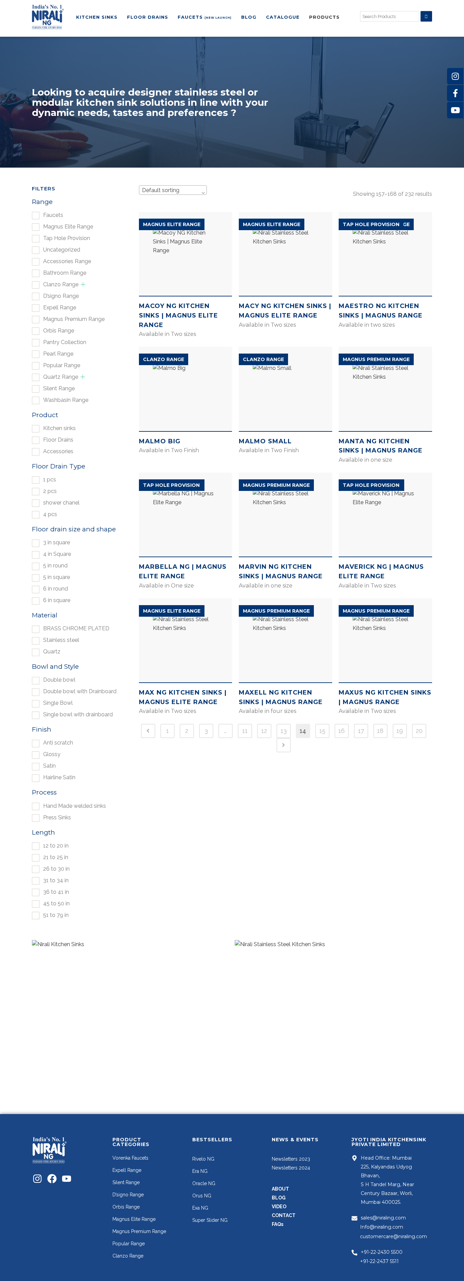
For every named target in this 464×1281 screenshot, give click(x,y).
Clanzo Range (60, 284)
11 (245, 730)
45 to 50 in (56, 903)
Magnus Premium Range (74, 319)
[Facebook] (52, 1178)
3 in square (56, 542)
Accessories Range (67, 261)
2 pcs (50, 491)
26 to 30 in (56, 869)
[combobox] (173, 190)
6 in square (56, 600)
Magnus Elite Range (68, 226)
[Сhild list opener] (83, 284)
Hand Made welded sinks (74, 806)
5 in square (56, 577)
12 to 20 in (56, 845)
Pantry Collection (64, 342)
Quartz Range (60, 377)
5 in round (55, 565)
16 (341, 730)
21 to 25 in (55, 857)
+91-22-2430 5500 (382, 1252)
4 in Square (57, 554)
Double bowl (59, 680)
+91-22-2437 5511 (379, 1261)
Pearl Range (58, 354)
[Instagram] (37, 1178)
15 (322, 730)
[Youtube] (66, 1178)
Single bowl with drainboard (78, 714)
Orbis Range (58, 330)
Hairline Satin (59, 777)
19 (399, 730)
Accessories (58, 451)
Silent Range (59, 388)
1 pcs (49, 479)
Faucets (53, 215)
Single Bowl (58, 703)
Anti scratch (58, 742)
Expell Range (59, 307)
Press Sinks (57, 817)
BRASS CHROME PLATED (76, 628)
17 (361, 730)
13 (284, 730)
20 (419, 730)
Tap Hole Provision (66, 238)
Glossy (51, 754)
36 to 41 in (56, 892)
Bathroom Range (64, 273)
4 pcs (50, 514)
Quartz (51, 651)
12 (264, 730)
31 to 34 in (56, 880)
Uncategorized (61, 249)
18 (380, 730)
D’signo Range (61, 296)
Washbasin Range (65, 400)
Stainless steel (61, 640)
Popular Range (61, 365)
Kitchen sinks (59, 428)
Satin (49, 766)
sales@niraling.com (383, 1218)
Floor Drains (58, 440)
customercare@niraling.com (393, 1236)
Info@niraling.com (381, 1227)
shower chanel (61, 502)
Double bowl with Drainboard (80, 691)
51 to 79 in (56, 915)
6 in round (55, 588)
